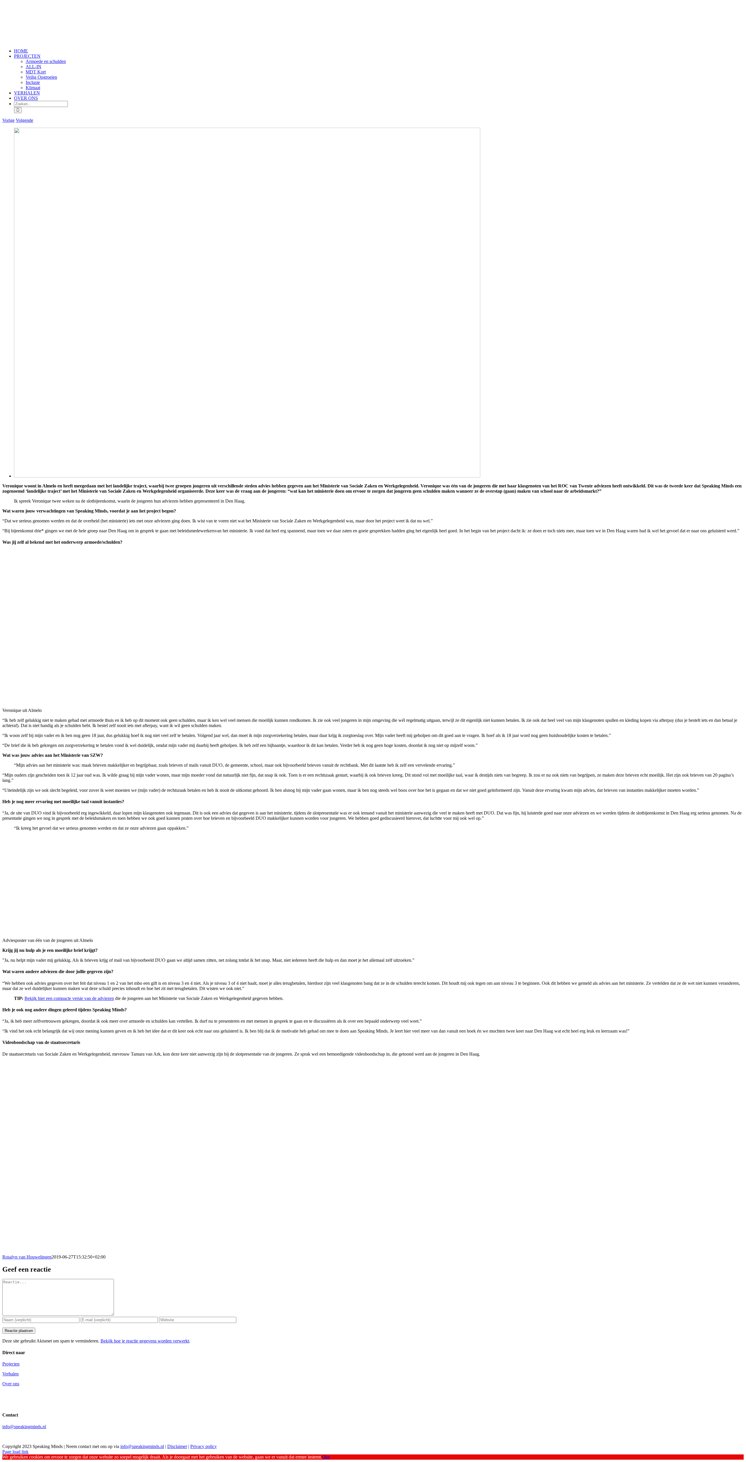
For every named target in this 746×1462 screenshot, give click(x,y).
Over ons (10, 1383)
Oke (326, 1456)
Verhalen (10, 1373)
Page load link (15, 1451)
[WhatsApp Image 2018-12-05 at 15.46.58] (247, 475)
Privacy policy (203, 1446)
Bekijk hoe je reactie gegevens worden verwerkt (145, 1340)
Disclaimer (177, 1446)
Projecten (11, 1363)
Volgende (24, 120)
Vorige (8, 120)
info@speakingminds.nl (24, 1426)
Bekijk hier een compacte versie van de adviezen (69, 998)
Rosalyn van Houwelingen (27, 1256)
